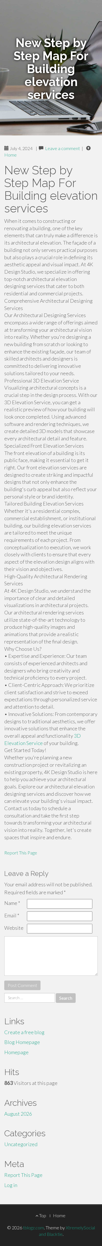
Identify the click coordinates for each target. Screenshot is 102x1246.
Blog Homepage (22, 1042)
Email (11, 915)
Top (42, 1215)
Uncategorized (20, 1144)
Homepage (16, 1052)
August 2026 (18, 1114)
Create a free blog (24, 1032)
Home (10, 154)
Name (12, 903)
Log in (10, 1185)
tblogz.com (33, 1227)
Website (14, 928)
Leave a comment (62, 148)
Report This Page (20, 852)
